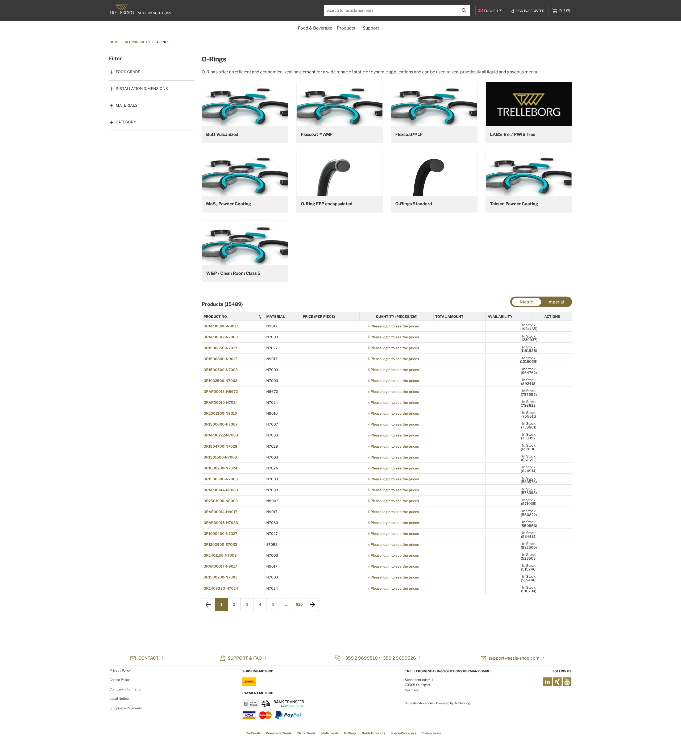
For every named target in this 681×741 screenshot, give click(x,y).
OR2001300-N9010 (220, 413)
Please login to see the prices (395, 326)
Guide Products (373, 733)
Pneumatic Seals (278, 733)
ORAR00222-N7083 (221, 435)
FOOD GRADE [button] (128, 71)
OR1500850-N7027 (220, 348)
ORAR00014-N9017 (220, 512)
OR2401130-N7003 (220, 555)
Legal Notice (119, 699)
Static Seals (330, 733)
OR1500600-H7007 (221, 424)
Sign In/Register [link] (530, 11)
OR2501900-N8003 (221, 501)
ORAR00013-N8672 (221, 391)
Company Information (126, 689)
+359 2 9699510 (360, 658)
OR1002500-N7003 (221, 380)
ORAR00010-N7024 (221, 402)
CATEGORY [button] (126, 122)
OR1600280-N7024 (220, 468)
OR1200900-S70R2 (220, 544)
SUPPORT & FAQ (245, 658)
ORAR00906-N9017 (221, 326)
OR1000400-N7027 (220, 533)
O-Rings (350, 733)
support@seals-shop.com (514, 658)
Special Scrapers (403, 733)
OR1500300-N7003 (221, 479)
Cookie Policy (120, 680)
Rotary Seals (431, 733)
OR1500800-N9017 (220, 359)
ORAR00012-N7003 (221, 337)
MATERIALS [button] (126, 105)
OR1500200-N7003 (221, 577)
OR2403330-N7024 (221, 588)
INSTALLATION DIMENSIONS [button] (142, 88)
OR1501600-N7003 (220, 457)
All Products (137, 42)
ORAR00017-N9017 (220, 566)
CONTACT (148, 658)
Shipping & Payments (126, 708)
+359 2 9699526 (398, 658)
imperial (555, 302)
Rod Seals (253, 733)
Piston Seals (306, 733)
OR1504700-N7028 (220, 446)
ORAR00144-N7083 (221, 490)
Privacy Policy (120, 670)
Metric (526, 302)
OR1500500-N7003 (221, 370)
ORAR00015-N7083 (221, 523)
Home (114, 42)
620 (299, 604)
